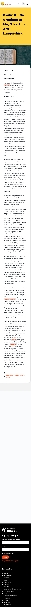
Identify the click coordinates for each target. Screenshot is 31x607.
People (6, 600)
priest (14, 340)
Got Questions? (9, 591)
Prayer (8, 377)
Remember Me (8, 553)
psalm (7, 85)
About (6, 573)
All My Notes (8, 575)
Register (16, 561)
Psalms (8, 373)
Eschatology (10, 375)
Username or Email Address (11, 539)
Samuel (13, 344)
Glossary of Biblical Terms (12, 589)
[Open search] (19, 3)
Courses (6, 584)
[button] (27, 4)
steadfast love (10, 299)
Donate (6, 587)
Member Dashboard (10, 596)
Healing (16, 375)
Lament (22, 375)
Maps (5, 593)
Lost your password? (7, 561)
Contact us (7, 582)
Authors (6, 578)
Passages (7, 598)
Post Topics (7, 605)
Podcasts (7, 602)
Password (5, 546)
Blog (5, 580)
